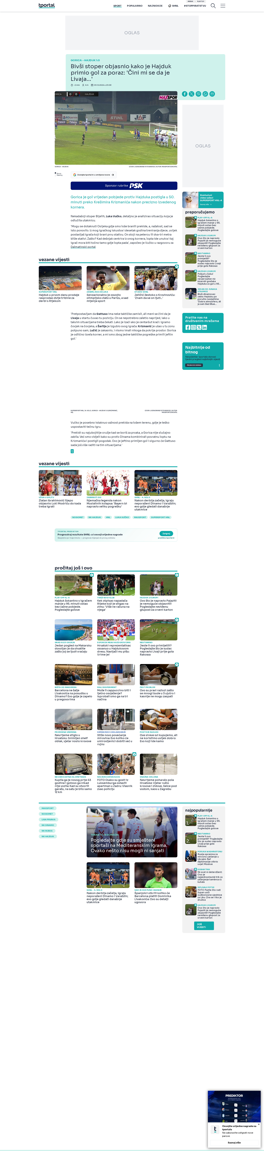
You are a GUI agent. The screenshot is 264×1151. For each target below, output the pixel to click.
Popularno (134, 5)
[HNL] (203, 200)
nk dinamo (48, 825)
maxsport (140, 517)
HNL (108, 517)
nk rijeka (47, 831)
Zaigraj (166, 533)
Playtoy (200, 1)
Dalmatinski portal (83, 247)
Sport (117, 5)
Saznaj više (234, 1142)
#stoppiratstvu (195, 5)
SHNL (175, 5)
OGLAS (132, 32)
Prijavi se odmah (194, 365)
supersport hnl (160, 517)
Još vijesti (201, 926)
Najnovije (155, 5)
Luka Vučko (122, 517)
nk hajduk (95, 517)
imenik (190, 1)
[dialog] (234, 1119)
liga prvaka (48, 819)
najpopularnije (198, 810)
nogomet (77, 517)
